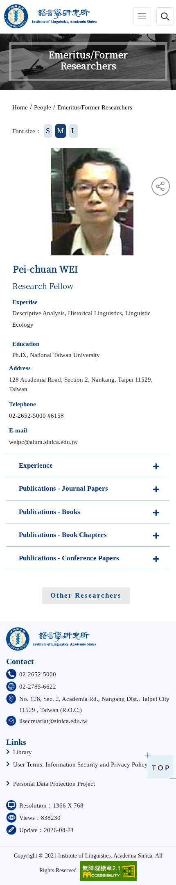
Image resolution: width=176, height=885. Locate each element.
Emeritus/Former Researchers (94, 107)
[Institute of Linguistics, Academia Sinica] (48, 16)
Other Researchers (86, 595)
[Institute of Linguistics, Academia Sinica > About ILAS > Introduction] (51, 636)
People (42, 107)
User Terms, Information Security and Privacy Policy (80, 765)
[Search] (165, 16)
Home (20, 107)
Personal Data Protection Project (54, 784)
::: (3, 16)
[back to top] (160, 766)
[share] (160, 186)
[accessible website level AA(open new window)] (108, 871)
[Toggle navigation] (142, 16)
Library (22, 752)
